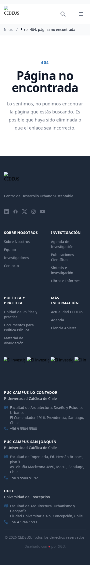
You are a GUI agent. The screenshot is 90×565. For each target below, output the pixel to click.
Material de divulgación (14, 340)
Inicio (8, 29)
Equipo (10, 249)
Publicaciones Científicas (62, 257)
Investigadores (16, 257)
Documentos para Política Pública (19, 327)
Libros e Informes (65, 280)
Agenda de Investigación (62, 244)
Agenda (57, 320)
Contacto (11, 265)
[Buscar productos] (63, 14)
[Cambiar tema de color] (70, 14)
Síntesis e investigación (62, 270)
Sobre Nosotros (17, 241)
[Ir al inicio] (11, 14)
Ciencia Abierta (63, 328)
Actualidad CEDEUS (67, 311)
